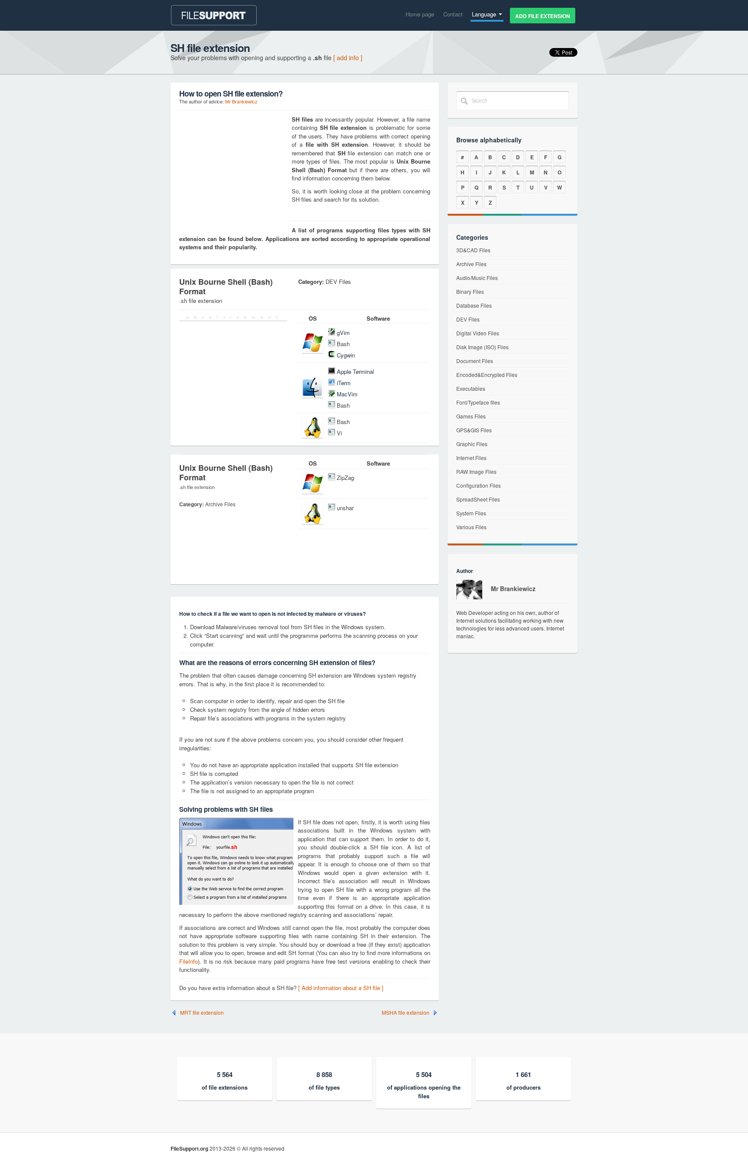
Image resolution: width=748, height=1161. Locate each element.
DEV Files (468, 319)
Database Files (474, 305)
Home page (420, 14)
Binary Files (470, 291)
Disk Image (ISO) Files (482, 347)
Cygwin (346, 355)
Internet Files (471, 457)
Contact (453, 14)
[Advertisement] (233, 169)
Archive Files (471, 263)
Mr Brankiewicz (241, 101)
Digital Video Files (477, 333)
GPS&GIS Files (474, 430)
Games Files (471, 416)
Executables (470, 388)
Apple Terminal (355, 371)
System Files (471, 513)
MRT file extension (202, 1012)
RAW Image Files (476, 471)
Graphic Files (471, 443)
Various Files (471, 527)
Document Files (474, 360)
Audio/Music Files (477, 277)
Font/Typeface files (478, 402)
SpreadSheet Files (478, 499)
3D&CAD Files (473, 250)
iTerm (344, 383)
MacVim (347, 394)
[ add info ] (347, 57)
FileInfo (188, 961)
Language (485, 14)
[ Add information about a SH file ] (341, 988)
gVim (343, 332)
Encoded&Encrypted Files (486, 374)
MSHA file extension (405, 1012)
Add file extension (542, 16)
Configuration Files (478, 485)
